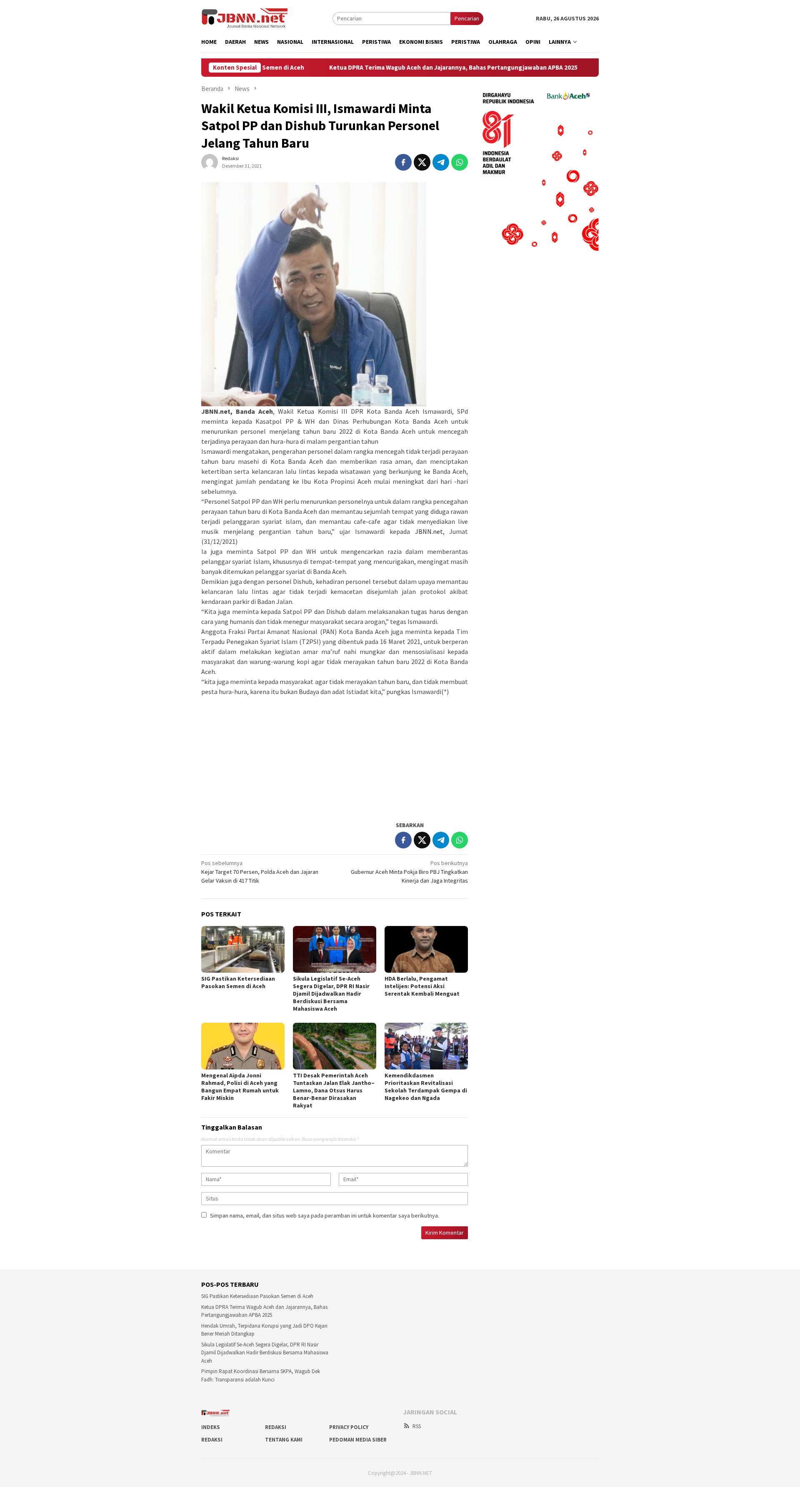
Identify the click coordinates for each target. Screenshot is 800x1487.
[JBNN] (244, 18)
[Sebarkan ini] (403, 162)
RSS (416, 1426)
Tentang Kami (283, 1439)
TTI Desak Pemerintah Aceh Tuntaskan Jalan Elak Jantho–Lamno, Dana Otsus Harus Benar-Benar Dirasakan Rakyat (334, 1090)
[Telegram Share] (440, 162)
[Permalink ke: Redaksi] (209, 162)
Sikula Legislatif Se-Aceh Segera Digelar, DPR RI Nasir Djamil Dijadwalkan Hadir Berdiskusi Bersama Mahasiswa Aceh (331, 993)
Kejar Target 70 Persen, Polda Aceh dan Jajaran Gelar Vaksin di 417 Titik (259, 871)
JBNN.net (429, 531)
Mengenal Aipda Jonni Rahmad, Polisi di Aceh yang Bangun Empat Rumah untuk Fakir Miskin (240, 1087)
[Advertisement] (334, 755)
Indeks (210, 1427)
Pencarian (467, 18)
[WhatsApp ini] (459, 162)
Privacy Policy (348, 1427)
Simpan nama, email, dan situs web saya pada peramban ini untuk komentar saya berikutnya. (324, 1215)
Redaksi (275, 1427)
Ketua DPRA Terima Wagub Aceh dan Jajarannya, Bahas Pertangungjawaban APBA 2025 (402, 67)
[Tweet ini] (422, 162)
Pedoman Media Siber (358, 1439)
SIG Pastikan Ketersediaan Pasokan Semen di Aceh (238, 982)
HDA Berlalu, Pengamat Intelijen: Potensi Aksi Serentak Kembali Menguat (422, 986)
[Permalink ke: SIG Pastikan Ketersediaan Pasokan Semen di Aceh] (243, 949)
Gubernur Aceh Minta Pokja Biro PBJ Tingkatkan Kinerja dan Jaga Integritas (409, 871)
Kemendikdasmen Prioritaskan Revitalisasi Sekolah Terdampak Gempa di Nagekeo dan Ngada (426, 1087)
